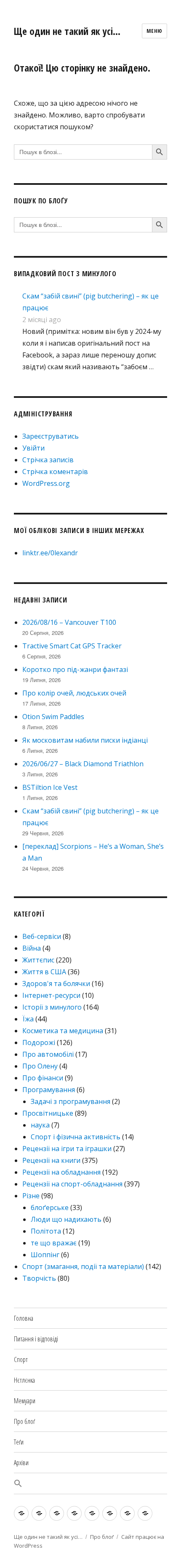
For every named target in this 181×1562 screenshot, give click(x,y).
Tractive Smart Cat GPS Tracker (72, 645)
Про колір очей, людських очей (74, 693)
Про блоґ (24, 1421)
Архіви (21, 1462)
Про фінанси (42, 1077)
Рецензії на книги (51, 1160)
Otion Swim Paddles (53, 716)
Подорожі (38, 1042)
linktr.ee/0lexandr (50, 552)
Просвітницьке (47, 1113)
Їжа (28, 1019)
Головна (23, 1318)
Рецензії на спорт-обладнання (72, 1184)
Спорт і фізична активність (75, 1136)
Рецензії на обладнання (61, 1172)
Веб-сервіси (41, 936)
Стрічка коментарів (55, 471)
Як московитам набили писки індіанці (85, 740)
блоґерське (50, 1207)
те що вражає (54, 1242)
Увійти (33, 448)
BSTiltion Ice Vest (49, 787)
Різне (31, 1195)
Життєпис (38, 960)
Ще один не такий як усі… (67, 31)
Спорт (21, 1359)
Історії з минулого (52, 1007)
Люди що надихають (66, 1219)
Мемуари (24, 1400)
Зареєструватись (50, 436)
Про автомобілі (48, 1054)
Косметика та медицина (62, 1030)
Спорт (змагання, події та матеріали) (83, 1266)
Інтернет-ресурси (51, 995)
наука (40, 1125)
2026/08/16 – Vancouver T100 (69, 622)
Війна (31, 948)
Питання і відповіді (36, 1338)
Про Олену (40, 1066)
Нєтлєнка (24, 1380)
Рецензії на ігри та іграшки (67, 1148)
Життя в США (44, 971)
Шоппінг (45, 1254)
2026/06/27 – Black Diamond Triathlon (83, 763)
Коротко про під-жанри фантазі (75, 669)
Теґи (19, 1442)
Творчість (39, 1278)
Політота (46, 1231)
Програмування (48, 1089)
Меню (154, 31)
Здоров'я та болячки (56, 983)
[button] (90, 1483)
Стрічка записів (48, 459)
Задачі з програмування (70, 1101)
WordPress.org (46, 483)
